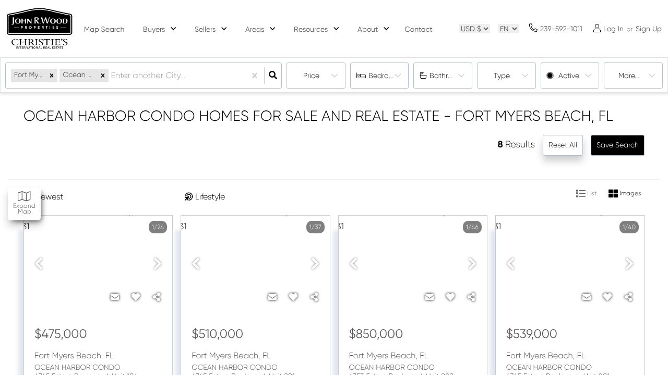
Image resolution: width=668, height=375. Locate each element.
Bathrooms (448, 75)
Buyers (154, 29)
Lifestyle (210, 197)
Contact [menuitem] (418, 30)
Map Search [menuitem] (104, 30)
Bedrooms (385, 75)
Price (311, 75)
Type (502, 75)
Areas (254, 29)
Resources (311, 29)
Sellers (205, 29)
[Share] (156, 297)
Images (629, 193)
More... (628, 75)
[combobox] (112, 76)
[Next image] (157, 264)
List (591, 193)
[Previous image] (38, 264)
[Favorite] (135, 297)
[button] (51, 75)
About (367, 29)
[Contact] (114, 297)
